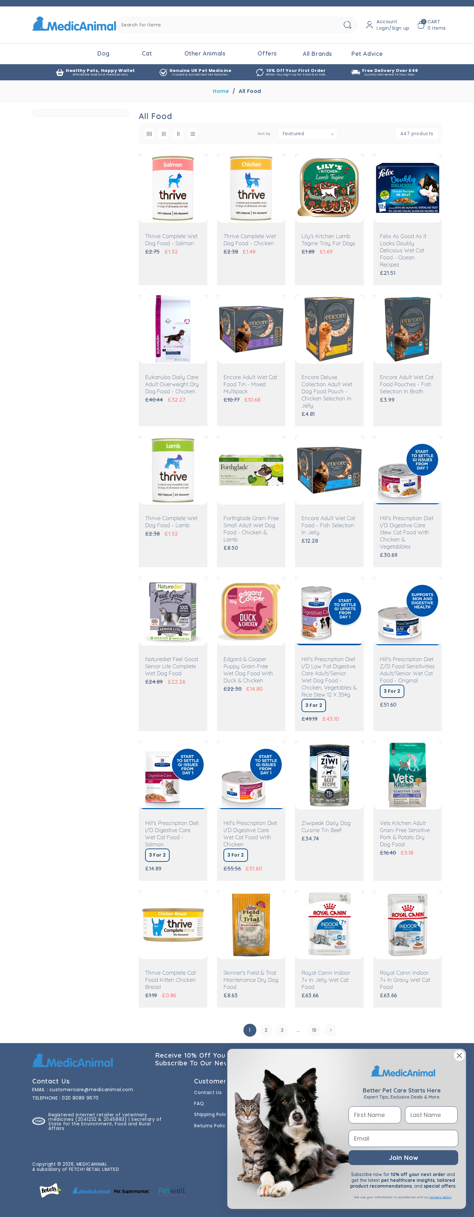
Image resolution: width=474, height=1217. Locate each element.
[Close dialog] (459, 1055)
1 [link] (250, 1030)
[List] (192, 133)
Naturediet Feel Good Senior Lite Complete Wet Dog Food (171, 667)
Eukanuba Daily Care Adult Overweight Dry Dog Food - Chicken (172, 385)
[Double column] (178, 133)
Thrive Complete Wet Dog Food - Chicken (249, 240)
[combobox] (237, 25)
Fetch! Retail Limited (94, 1169)
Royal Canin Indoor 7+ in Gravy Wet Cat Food (405, 980)
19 (314, 1030)
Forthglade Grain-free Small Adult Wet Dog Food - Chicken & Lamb (251, 529)
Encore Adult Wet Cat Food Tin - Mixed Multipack (250, 385)
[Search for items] (347, 25)
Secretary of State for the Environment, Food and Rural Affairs (105, 1124)
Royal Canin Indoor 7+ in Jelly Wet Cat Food (325, 980)
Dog (103, 53)
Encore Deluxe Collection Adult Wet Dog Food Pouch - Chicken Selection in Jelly (326, 392)
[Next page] (330, 1030)
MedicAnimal (91, 1164)
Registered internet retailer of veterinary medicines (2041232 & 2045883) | (97, 1116)
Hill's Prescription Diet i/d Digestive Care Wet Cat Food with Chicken (250, 834)
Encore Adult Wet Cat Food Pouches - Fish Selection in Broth (406, 385)
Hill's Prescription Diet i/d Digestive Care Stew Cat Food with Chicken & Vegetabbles (406, 533)
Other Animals (205, 53)
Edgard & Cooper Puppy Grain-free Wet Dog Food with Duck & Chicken (248, 670)
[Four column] (149, 133)
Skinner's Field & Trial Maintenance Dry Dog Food (250, 980)
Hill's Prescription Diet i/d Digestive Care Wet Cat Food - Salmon (172, 834)
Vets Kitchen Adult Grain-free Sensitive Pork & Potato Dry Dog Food (405, 834)
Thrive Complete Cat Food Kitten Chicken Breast (170, 980)
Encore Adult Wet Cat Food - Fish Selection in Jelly (328, 526)
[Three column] (163, 133)
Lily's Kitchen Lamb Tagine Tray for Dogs (328, 240)
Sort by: (264, 133)
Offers (267, 53)
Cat (147, 53)
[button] (431, 25)
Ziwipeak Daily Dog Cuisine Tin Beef (326, 827)
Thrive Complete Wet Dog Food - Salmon (171, 240)
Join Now (403, 1157)
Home (221, 91)
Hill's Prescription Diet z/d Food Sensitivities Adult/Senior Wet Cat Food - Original (407, 670)
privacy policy (440, 1197)
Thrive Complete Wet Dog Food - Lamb (171, 522)
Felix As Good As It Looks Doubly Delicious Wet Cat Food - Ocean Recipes (403, 251)
